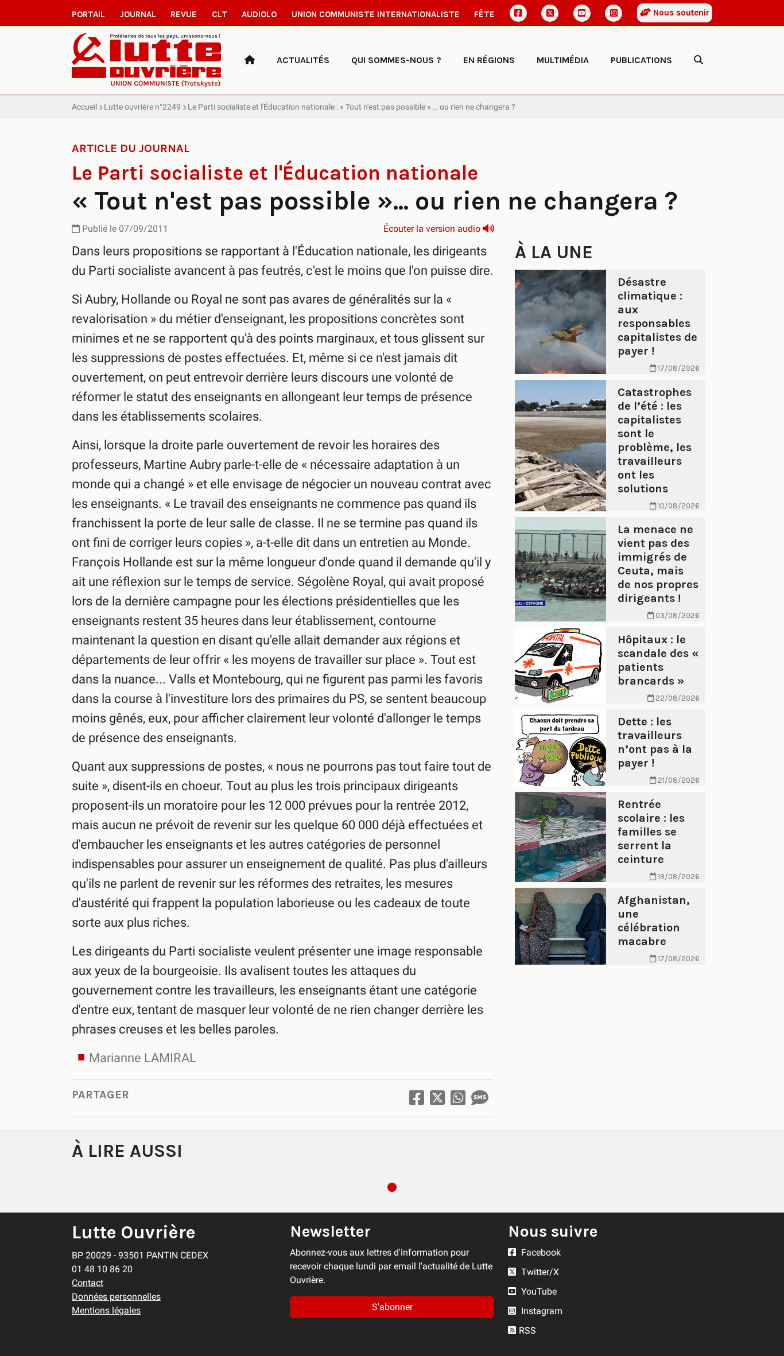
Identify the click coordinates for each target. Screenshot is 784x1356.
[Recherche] (698, 60)
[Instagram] (613, 13)
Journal (138, 14)
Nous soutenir (680, 12)
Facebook (540, 1252)
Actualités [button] (303, 60)
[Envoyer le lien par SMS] (479, 1098)
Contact (87, 1282)
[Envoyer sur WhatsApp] (458, 1098)
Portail (88, 14)
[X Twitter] (549, 13)
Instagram (540, 1311)
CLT (219, 14)
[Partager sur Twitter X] (437, 1098)
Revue (183, 14)
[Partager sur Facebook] (416, 1098)
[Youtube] (582, 13)
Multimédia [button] (563, 60)
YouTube (538, 1291)
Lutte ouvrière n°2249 (142, 106)
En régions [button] (489, 60)
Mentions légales (106, 1310)
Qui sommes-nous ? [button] (396, 60)
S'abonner (392, 1306)
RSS (527, 1330)
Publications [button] (641, 60)
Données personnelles (116, 1296)
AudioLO (259, 14)
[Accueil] (249, 60)
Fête (484, 14)
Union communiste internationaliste (376, 14)
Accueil (84, 106)
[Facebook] (518, 13)
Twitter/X (539, 1271)
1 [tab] (392, 1187)
